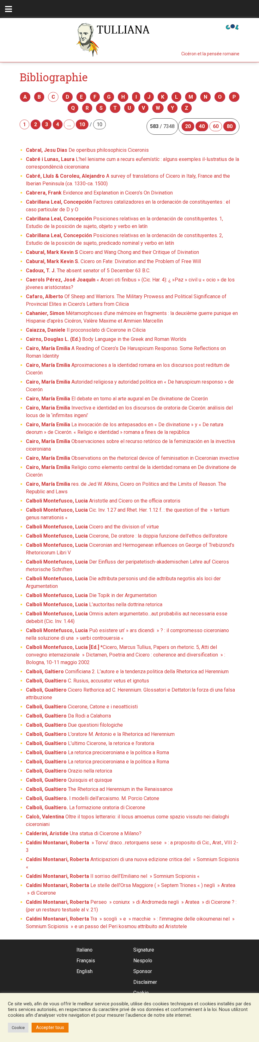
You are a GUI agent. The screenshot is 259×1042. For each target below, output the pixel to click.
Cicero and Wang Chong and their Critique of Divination (112, 252)
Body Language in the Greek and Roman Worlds (106, 339)
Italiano (84, 950)
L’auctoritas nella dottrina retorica (94, 604)
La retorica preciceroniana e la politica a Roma (97, 752)
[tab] (8, 9)
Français (85, 961)
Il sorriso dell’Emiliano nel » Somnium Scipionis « (113, 876)
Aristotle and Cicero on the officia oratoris (103, 501)
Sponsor (142, 971)
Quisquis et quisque (69, 780)
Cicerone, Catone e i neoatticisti (82, 707)
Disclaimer (145, 982)
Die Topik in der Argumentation (91, 595)
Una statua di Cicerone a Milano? (84, 833)
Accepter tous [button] (50, 1027)
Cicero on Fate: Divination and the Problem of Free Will (113, 261)
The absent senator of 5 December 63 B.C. (88, 271)
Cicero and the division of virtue (92, 527)
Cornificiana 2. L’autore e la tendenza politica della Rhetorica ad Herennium (127, 672)
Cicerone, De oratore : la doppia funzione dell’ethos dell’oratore (126, 536)
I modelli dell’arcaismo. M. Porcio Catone (92, 798)
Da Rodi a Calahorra (68, 716)
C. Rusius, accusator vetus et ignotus (87, 681)
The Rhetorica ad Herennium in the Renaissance (99, 789)
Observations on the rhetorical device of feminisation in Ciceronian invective (132, 458)
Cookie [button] (18, 1027)
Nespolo (142, 961)
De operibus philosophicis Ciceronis (87, 150)
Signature (143, 950)
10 (82, 124)
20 (188, 126)
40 (202, 126)
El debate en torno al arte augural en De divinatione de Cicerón (117, 399)
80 (229, 126)
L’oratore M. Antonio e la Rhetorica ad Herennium (100, 734)
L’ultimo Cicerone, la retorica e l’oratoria (90, 743)
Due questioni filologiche (74, 725)
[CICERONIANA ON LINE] (232, 26)
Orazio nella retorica (69, 771)
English (84, 971)
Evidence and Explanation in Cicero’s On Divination (99, 193)
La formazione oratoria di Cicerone (85, 808)
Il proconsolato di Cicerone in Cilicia (86, 330)
